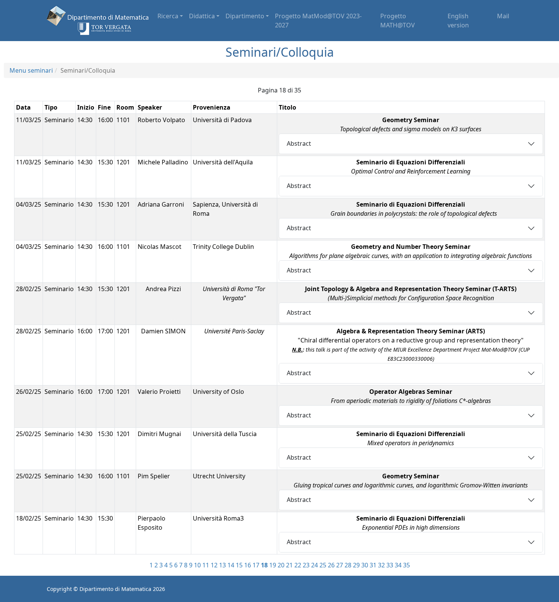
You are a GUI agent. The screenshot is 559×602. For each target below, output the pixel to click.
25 (322, 565)
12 (214, 565)
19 (272, 565)
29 (356, 565)
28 (348, 565)
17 (256, 565)
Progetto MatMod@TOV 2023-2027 (318, 20)
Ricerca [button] (167, 16)
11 (205, 565)
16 (247, 565)
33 (389, 565)
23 (306, 565)
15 (239, 565)
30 (364, 565)
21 (289, 565)
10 (197, 565)
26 (331, 565)
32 (381, 565)
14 (230, 565)
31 (373, 565)
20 (281, 565)
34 (398, 565)
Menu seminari (31, 70)
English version (458, 20)
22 (297, 565)
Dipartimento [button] (245, 16)
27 (339, 565)
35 (406, 565)
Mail (503, 16)
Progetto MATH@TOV (397, 20)
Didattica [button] (202, 16)
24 (314, 565)
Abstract (299, 143)
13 (222, 565)
